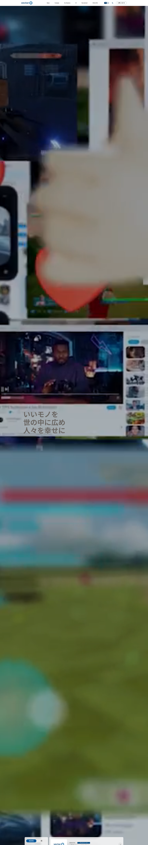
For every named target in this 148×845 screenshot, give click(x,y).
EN (108, 3)
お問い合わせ (121, 3)
